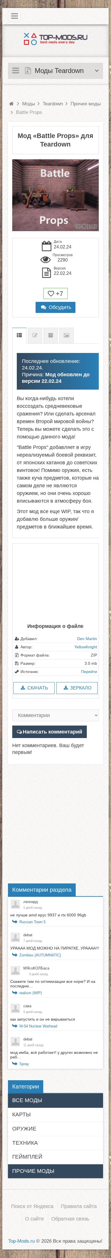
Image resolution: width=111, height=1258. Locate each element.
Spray (24, 1064)
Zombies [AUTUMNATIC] (40, 955)
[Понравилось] (51, 293)
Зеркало (80, 688)
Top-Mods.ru (21, 1241)
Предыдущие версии (51, 335)
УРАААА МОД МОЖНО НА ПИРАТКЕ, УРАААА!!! (54, 948)
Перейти (89, 671)
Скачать (37, 688)
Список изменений (35, 335)
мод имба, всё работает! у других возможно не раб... (54, 1054)
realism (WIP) (30, 993)
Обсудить (59, 307)
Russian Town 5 (32, 922)
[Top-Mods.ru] (55, 38)
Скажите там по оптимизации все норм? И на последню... (52, 983)
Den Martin (87, 638)
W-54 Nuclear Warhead (38, 1026)
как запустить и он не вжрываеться (42, 1019)
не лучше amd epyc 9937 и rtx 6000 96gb (48, 915)
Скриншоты (66, 335)
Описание (19, 335)
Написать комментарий (52, 732)
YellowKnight (85, 647)
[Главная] (11, 103)
